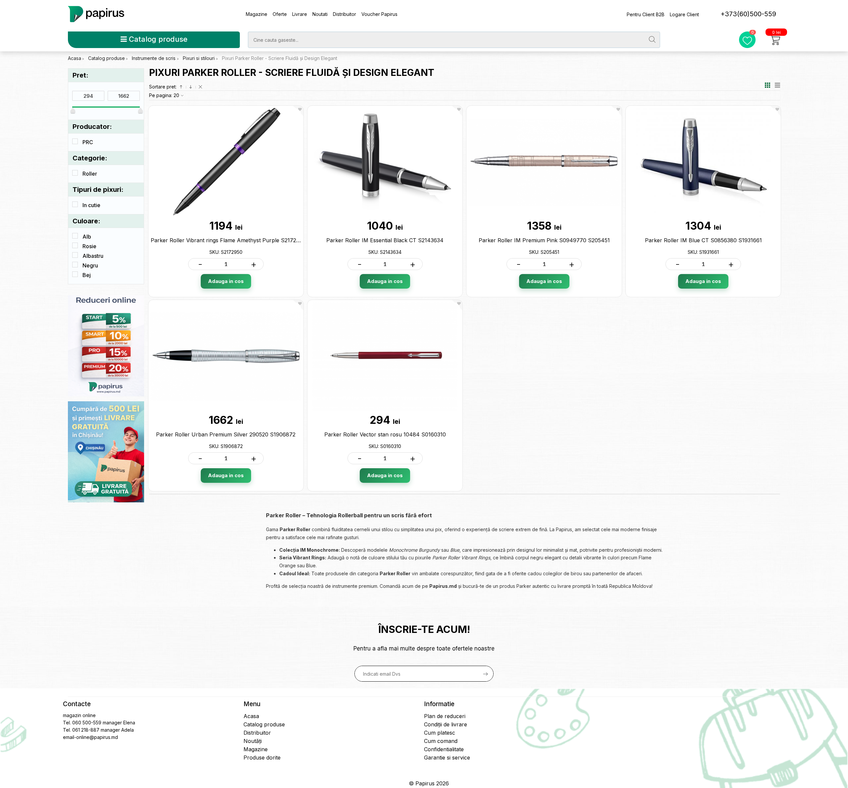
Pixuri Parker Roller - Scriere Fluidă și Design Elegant (279, 58)
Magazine (256, 14)
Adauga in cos (226, 281)
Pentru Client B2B (645, 14)
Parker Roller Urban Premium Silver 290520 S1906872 (225, 434)
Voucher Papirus (379, 14)
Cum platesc (439, 732)
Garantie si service (447, 757)
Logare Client (684, 14)
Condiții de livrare (445, 724)
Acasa (74, 58)
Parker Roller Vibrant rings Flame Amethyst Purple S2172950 (228, 240)
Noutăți (252, 741)
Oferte (280, 14)
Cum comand (440, 741)
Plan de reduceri (444, 716)
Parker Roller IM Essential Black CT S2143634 (385, 240)
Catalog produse (157, 39)
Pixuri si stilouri (199, 58)
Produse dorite (262, 757)
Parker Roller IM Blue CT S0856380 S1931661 (703, 240)
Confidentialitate (444, 749)
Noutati (320, 14)
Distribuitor (344, 14)
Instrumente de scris (154, 58)
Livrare (299, 14)
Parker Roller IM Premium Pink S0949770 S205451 (544, 240)
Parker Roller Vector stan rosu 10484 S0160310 (385, 434)
